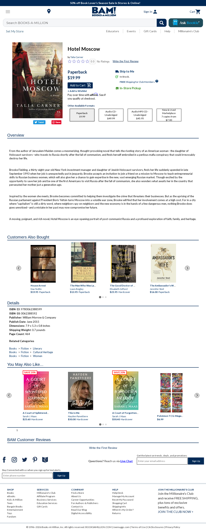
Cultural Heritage (43, 352)
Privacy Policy (172, 527)
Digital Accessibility (81, 513)
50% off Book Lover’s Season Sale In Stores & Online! (105, 3)
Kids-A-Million (15, 499)
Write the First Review (125, 61)
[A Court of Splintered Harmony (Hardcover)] (36, 390)
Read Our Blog (79, 509)
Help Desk (117, 492)
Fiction (25, 348)
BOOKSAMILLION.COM (98, 527)
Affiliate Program (46, 496)
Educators (112, 31)
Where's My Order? (123, 509)
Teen (9, 503)
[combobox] (87, 23)
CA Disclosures (155, 527)
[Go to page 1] (100, 297)
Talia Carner (76, 57)
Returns (116, 513)
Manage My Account (123, 496)
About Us (76, 496)
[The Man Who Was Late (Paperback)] (83, 262)
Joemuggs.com (121, 527)
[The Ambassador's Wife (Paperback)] (163, 263)
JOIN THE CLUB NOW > (175, 511)
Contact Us (77, 506)
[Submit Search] (162, 23)
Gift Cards (150, 31)
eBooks (11, 496)
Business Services (47, 499)
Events (131, 31)
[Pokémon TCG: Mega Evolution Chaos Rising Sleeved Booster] (171, 393)
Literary (37, 348)
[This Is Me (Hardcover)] (80, 391)
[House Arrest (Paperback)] (43, 264)
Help (167, 31)
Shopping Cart (119, 503)
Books (13, 348)
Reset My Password (122, 499)
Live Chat (126, 461)
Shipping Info (119, 506)
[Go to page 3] (106, 297)
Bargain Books (15, 506)
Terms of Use (138, 527)
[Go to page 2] (103, 297)
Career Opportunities (82, 499)
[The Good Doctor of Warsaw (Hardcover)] (123, 264)
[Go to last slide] (18, 268)
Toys (9, 513)
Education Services (47, 503)
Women (37, 356)
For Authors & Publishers (84, 503)
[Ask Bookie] (186, 22)
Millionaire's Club (188, 31)
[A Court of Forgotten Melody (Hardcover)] (125, 390)
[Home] (103, 11)
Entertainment (15, 509)
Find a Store (77, 492)
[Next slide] (187, 268)
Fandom (11, 516)
